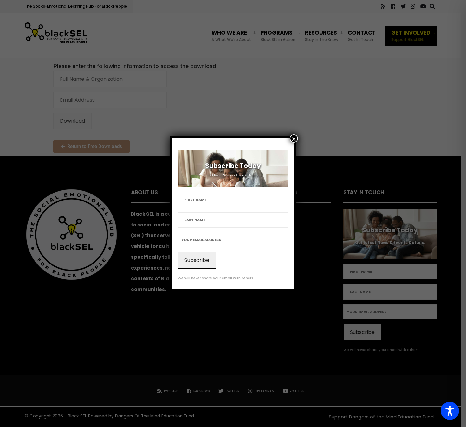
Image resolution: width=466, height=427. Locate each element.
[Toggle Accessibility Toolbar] (450, 411)
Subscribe (196, 260)
